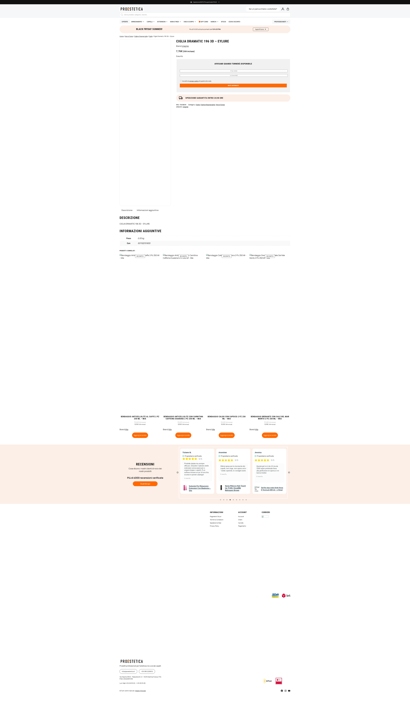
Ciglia (150, 36)
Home (122, 36)
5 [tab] (233, 500)
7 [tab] (240, 500)
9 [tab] (246, 500)
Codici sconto (234, 22)
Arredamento (136, 22)
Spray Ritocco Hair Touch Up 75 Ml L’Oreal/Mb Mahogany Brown (199, 488)
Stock (223, 22)
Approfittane (259, 29)
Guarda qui (145, 483)
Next (289, 473)
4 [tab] (230, 500)
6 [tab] (236, 500)
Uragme (185, 46)
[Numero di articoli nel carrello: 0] (287, 9)
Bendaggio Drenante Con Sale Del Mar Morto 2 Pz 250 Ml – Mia (270, 418)
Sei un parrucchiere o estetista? (263, 9)
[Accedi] (282, 9)
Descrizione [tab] (127, 210)
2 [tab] (224, 500)
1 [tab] (220, 500)
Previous (177, 473)
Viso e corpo (189, 22)
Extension (161, 22)
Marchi (213, 22)
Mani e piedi (174, 22)
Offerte (125, 22)
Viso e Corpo (129, 36)
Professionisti (280, 22)
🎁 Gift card (203, 22)
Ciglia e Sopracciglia (141, 36)
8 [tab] (243, 500)
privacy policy (194, 81)
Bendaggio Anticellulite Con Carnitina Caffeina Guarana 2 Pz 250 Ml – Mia (183, 418)
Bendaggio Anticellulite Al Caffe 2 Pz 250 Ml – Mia (140, 418)
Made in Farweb (140, 691)
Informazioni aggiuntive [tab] (148, 210)
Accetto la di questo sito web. (197, 81)
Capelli (149, 22)
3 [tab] (227, 500)
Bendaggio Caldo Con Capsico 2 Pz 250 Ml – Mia (227, 418)
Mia (126, 429)
